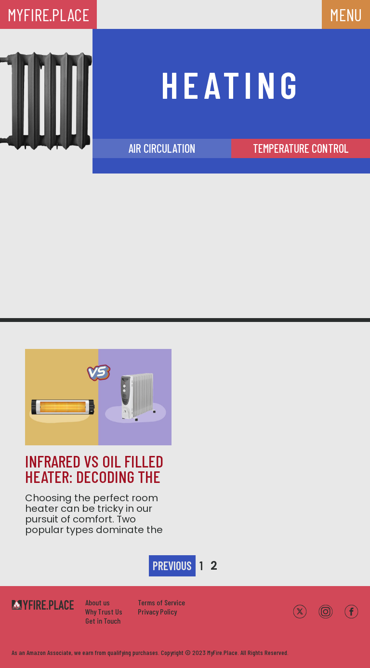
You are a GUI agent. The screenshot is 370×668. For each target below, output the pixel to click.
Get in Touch (102, 620)
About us (97, 602)
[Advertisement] (185, 245)
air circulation (162, 148)
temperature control (301, 148)
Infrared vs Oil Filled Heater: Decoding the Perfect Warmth (94, 476)
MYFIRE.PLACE (48, 14)
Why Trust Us (103, 611)
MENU (346, 14)
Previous (172, 566)
